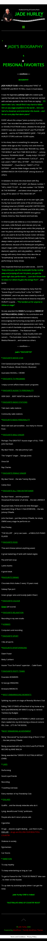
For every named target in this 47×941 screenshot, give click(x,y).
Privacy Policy (32, 937)
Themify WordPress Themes (32, 930)
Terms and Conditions (18, 937)
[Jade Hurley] (23, 21)
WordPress (17, 930)
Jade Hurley (22, 927)
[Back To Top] (23, 919)
